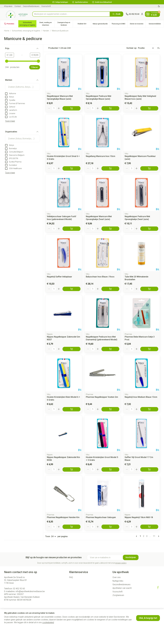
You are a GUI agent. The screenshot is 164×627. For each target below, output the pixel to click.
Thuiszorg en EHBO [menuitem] (119, 24)
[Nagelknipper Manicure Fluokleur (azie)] (141, 132)
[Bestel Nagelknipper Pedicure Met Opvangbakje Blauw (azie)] (110, 108)
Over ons (116, 577)
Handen (46, 31)
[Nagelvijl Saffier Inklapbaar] (63, 253)
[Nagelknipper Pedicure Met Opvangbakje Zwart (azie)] (141, 192)
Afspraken (8, 6)
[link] (137, 536)
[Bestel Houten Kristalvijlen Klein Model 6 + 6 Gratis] (71, 409)
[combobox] (71, 14)
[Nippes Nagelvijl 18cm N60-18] (141, 493)
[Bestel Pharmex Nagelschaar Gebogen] (110, 527)
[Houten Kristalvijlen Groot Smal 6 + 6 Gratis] (63, 132)
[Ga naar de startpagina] (17, 14)
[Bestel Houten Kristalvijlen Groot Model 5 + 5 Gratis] (110, 469)
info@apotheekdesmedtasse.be (30, 591)
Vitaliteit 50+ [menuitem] (84, 24)
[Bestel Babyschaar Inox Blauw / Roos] (110, 289)
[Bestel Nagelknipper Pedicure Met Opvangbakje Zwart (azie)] (149, 228)
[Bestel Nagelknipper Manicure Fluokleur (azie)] (149, 168)
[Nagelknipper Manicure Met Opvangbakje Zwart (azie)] (102, 192)
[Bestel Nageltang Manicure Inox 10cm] (110, 168)
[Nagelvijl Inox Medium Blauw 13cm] (141, 373)
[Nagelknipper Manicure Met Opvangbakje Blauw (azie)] (63, 72)
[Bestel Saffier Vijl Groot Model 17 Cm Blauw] (149, 469)
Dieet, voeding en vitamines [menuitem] (47, 24)
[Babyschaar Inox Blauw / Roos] (102, 253)
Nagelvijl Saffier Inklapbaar (59, 276)
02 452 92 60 (19, 588)
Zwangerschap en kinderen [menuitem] (65, 24)
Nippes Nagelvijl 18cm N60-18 (139, 517)
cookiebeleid (48, 622)
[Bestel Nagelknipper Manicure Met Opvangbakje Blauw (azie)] (71, 108)
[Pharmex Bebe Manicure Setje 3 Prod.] (141, 313)
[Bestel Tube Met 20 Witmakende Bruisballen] (149, 289)
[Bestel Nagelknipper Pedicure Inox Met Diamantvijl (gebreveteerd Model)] (110, 349)
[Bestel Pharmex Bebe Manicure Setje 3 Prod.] (149, 349)
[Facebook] (158, 588)
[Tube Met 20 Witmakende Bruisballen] (141, 253)
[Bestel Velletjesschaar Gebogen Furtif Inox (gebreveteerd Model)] (71, 228)
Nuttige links (117, 581)
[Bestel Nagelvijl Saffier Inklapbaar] (71, 289)
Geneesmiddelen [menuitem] (156, 24)
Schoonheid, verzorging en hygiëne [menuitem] (27, 24)
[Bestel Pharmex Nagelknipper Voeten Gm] (110, 409)
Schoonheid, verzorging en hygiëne (26, 31)
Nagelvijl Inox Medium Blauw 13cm (141, 397)
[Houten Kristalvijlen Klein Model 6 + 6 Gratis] (63, 373)
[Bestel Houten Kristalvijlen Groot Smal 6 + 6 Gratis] (71, 168)
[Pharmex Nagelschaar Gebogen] (102, 493)
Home (6, 31)
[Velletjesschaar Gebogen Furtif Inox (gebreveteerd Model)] (63, 192)
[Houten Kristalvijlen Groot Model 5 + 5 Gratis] (102, 433)
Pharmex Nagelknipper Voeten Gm (102, 397)
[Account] (142, 14)
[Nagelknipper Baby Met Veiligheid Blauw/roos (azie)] (141, 72)
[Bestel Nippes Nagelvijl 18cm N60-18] (149, 527)
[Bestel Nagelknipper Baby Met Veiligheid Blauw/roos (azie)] (149, 108)
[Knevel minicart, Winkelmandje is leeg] (147, 14)
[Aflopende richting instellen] (158, 48)
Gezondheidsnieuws (31, 6)
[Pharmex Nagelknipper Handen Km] (63, 493)
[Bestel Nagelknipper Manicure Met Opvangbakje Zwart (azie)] (110, 228)
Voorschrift (46, 6)
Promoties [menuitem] (10, 24)
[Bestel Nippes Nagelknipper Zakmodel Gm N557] (71, 349)
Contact (17, 6)
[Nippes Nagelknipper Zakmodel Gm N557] (63, 313)
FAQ (71, 577)
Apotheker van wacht (122, 588)
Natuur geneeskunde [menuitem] (101, 24)
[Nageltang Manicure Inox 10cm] (102, 132)
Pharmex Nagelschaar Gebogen (101, 517)
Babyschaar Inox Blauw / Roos (100, 276)
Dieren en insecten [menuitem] (138, 24)
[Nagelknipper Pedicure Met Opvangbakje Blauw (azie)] (102, 72)
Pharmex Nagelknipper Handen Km (63, 517)
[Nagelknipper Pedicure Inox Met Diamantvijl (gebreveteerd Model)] (102, 313)
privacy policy (120, 563)
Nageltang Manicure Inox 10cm (100, 156)
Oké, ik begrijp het (148, 618)
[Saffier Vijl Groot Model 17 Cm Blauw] (141, 433)
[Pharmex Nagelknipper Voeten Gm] (102, 373)
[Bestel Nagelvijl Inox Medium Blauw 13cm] (149, 409)
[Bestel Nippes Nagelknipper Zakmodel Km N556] (71, 469)
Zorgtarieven (118, 595)
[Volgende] (158, 536)
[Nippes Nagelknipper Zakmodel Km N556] (63, 433)
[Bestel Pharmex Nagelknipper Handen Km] (71, 527)
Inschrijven (131, 557)
